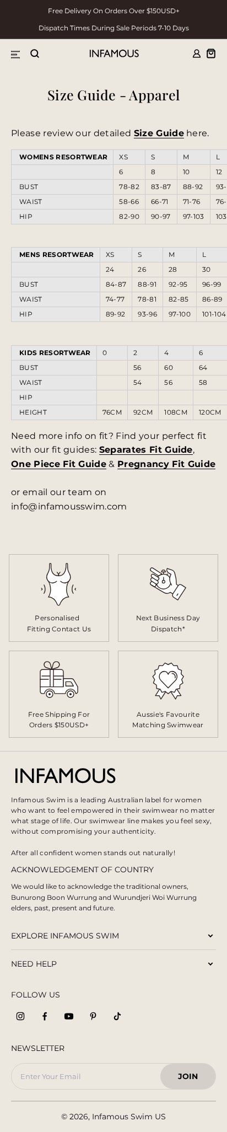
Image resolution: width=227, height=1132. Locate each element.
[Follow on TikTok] (117, 1016)
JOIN (193, 1079)
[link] (168, 597)
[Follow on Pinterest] (93, 1016)
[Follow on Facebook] (44, 1016)
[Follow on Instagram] (20, 1016)
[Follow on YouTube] (69, 1016)
